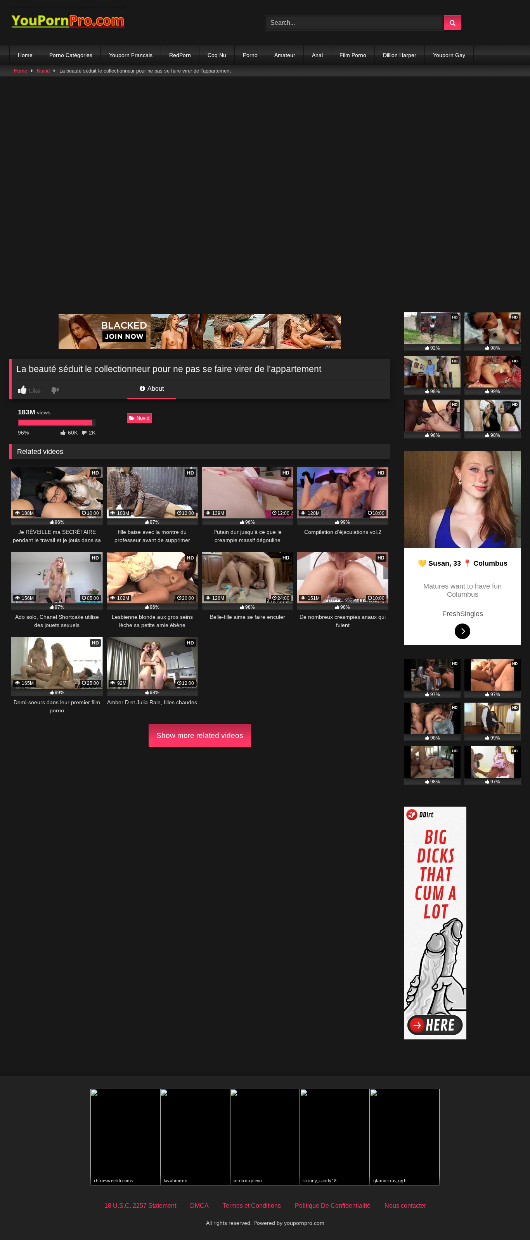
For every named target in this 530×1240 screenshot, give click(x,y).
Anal (317, 55)
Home (25, 55)
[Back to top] (505, 1216)
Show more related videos (199, 735)
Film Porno (352, 55)
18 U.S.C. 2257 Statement (140, 1205)
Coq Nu (217, 55)
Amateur (284, 55)
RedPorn (180, 55)
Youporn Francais (130, 55)
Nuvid (43, 71)
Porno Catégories (70, 55)
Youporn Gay (449, 55)
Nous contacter (405, 1205)
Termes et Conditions (252, 1205)
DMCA (199, 1205)
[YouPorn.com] (67, 22)
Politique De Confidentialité (333, 1205)
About (155, 388)
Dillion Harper (399, 55)
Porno (250, 55)
